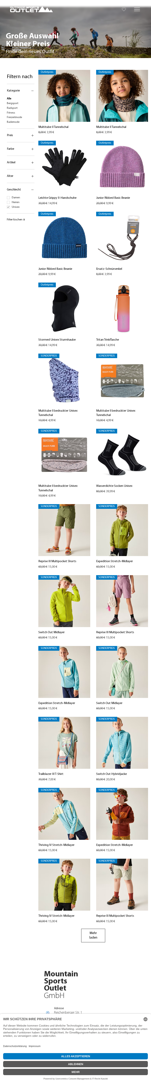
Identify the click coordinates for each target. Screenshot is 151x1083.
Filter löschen (16, 219)
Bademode (13, 122)
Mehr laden (93, 935)
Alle (9, 98)
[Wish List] (124, 9)
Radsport (12, 108)
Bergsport (12, 103)
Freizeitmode (14, 117)
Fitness (11, 112)
